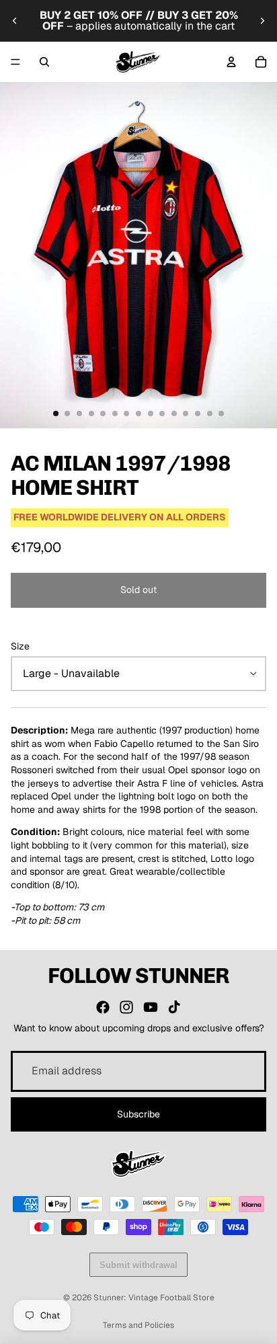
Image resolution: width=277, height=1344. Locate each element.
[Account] (231, 62)
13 (197, 413)
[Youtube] (151, 1007)
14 (209, 413)
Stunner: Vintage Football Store (153, 1297)
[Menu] (15, 61)
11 (174, 413)
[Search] (44, 62)
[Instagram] (126, 1007)
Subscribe (138, 1114)
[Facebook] (103, 1007)
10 (162, 413)
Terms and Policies (138, 1325)
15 (221, 413)
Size (20, 646)
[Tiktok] (174, 1007)
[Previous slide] (15, 21)
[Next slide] (262, 21)
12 (185, 413)
